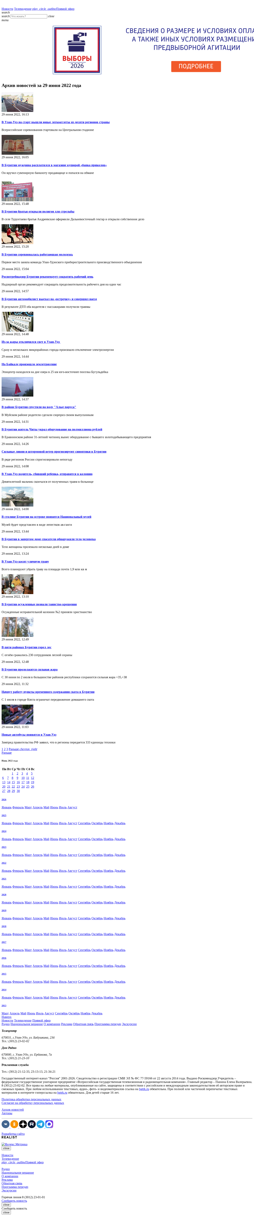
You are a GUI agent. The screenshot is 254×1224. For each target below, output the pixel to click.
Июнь (54, 807)
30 (18, 791)
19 (32, 782)
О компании (52, 1024)
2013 (4, 1005)
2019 (4, 910)
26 (32, 786)
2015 (4, 974)
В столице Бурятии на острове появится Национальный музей (46, 516)
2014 (4, 989)
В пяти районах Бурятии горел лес (26, 647)
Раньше (23, 749)
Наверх (7, 1017)
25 (27, 786)
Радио (6, 1024)
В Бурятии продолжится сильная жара (30, 669)
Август (72, 807)
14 (8, 782)
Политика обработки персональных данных (31, 1099)
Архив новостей (13, 1109)
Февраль (18, 807)
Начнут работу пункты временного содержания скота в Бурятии (48, 692)
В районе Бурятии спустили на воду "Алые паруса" (39, 407)
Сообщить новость (14, 1200)
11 (27, 777)
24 (23, 786)
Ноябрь (109, 823)
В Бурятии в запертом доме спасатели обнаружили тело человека (49, 539)
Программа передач (107, 1024)
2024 (4, 831)
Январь (7, 807)
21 (8, 786)
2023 (4, 847)
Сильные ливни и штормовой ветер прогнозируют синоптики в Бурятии (54, 451)
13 (3, 782)
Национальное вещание (27, 1024)
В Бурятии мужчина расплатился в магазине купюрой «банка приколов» (54, 165)
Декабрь (119, 823)
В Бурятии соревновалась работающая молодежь (37, 254)
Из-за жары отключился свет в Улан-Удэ (31, 341)
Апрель (38, 807)
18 (27, 782)
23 (18, 786)
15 (13, 782)
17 (23, 782)
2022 (4, 863)
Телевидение (23, 8)
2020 (4, 894)
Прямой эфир (53, 8)
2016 (4, 958)
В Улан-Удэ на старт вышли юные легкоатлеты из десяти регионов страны (56, 122)
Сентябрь (84, 823)
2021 (4, 879)
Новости (7, 8)
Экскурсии (129, 1024)
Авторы (7, 1113)
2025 (4, 815)
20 (3, 786)
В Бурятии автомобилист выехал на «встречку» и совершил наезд (49, 299)
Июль (63, 807)
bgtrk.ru (144, 1089)
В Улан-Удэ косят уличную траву (25, 561)
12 (32, 777)
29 (13, 791)
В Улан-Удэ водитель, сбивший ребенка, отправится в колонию (47, 474)
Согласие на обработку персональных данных (33, 1103)
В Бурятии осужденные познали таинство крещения (39, 604)
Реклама (66, 1024)
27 (3, 791)
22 (13, 786)
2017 (4, 942)
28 (8, 791)
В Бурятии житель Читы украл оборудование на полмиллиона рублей (52, 429)
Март (28, 807)
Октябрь (97, 823)
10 (23, 777)
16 (18, 782)
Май (46, 807)
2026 (4, 799)
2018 (4, 926)
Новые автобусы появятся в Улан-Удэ (29, 734)
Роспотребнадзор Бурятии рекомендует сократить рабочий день (47, 276)
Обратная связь (83, 1024)
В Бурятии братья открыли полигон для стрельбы (38, 211)
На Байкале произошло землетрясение (29, 364)
